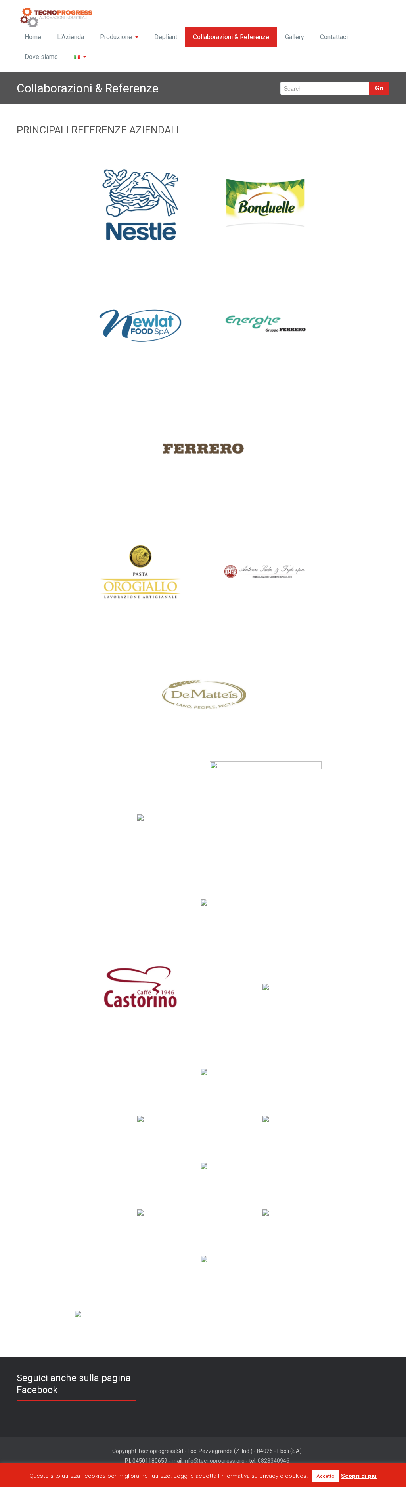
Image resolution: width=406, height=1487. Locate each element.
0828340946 (273, 1461)
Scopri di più (359, 1475)
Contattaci (334, 37)
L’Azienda (70, 37)
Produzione (116, 37)
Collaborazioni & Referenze (231, 37)
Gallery (294, 37)
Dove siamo (41, 57)
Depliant (165, 37)
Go (379, 88)
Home (33, 37)
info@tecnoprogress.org (214, 1461)
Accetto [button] (325, 1476)
